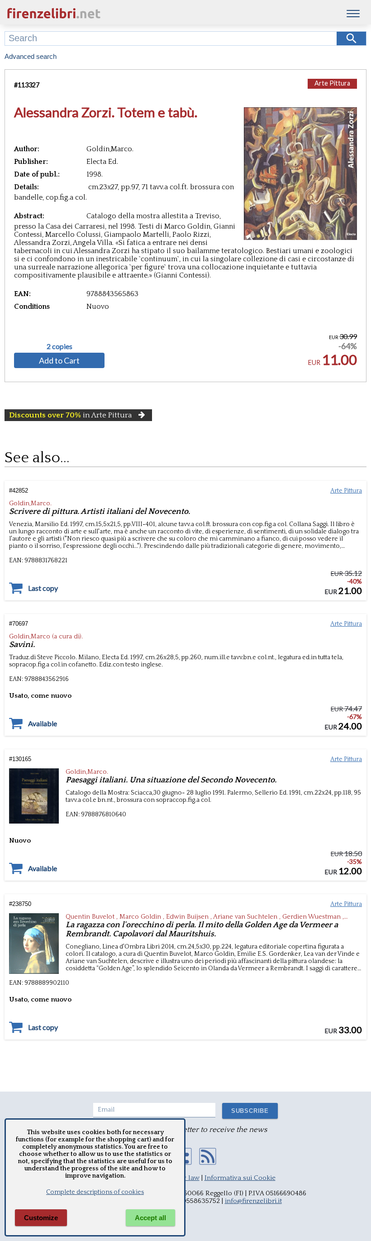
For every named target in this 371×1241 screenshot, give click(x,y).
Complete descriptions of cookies (95, 1192)
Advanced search (31, 56)
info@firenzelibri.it (253, 1201)
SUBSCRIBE (250, 1110)
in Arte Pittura (70, 415)
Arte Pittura (332, 83)
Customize (41, 1218)
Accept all (150, 1218)
